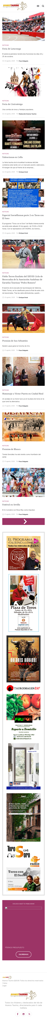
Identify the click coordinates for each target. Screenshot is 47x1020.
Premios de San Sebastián (15, 341)
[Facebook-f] (17, 1014)
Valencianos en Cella (12, 157)
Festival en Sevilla (11, 504)
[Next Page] (26, 521)
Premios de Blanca (11, 449)
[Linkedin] (23, 1014)
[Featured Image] (23, 26)
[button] (38, 6)
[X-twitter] (29, 1014)
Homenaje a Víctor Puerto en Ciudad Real (22, 393)
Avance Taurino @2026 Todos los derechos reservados (22, 981)
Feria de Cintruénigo (12, 104)
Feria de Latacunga (11, 49)
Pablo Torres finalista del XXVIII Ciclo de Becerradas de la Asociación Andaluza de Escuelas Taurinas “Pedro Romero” (22, 279)
